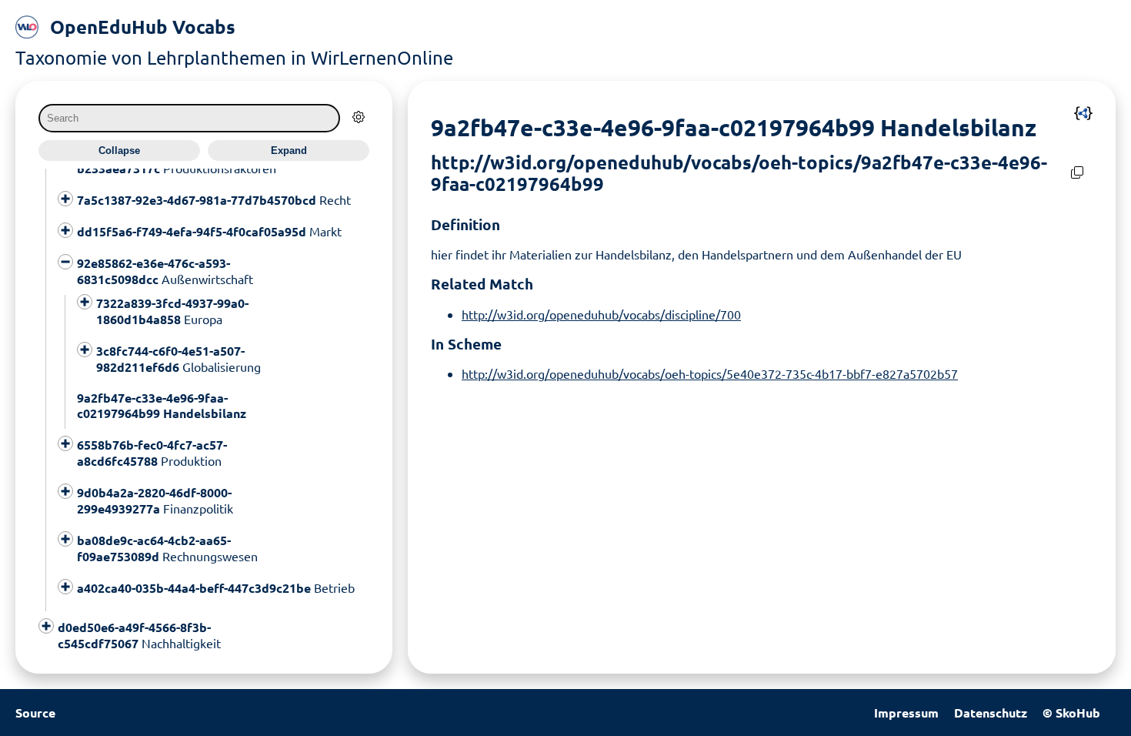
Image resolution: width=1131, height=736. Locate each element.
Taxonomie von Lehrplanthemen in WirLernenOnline (234, 57)
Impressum (906, 712)
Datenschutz (990, 712)
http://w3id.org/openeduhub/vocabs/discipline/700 (601, 314)
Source (35, 712)
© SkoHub (1071, 712)
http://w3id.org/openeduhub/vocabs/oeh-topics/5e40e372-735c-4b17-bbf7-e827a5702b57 (710, 373)
